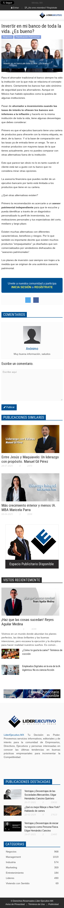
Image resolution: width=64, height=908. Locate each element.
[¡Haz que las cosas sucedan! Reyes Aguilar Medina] (30, 603)
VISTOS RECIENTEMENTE (21, 580)
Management (32, 856)
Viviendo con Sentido (32, 883)
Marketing (32, 867)
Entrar (15, 8)
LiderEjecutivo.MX (14, 734)
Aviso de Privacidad (15, 904)
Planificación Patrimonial (28, 37)
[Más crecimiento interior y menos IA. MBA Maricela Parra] (30, 489)
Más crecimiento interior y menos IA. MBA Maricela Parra (28, 507)
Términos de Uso (36, 904)
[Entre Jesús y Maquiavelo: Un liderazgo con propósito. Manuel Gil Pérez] (30, 441)
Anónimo (32, 349)
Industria (32, 862)
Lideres (32, 878)
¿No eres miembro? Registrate (42, 8)
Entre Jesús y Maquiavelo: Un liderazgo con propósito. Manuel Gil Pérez (30, 459)
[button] (13, 15)
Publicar (10, 407)
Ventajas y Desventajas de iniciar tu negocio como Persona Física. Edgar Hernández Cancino (41, 827)
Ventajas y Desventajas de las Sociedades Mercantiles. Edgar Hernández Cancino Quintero (40, 794)
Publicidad (53, 904)
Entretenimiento (32, 872)
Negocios (7, 37)
